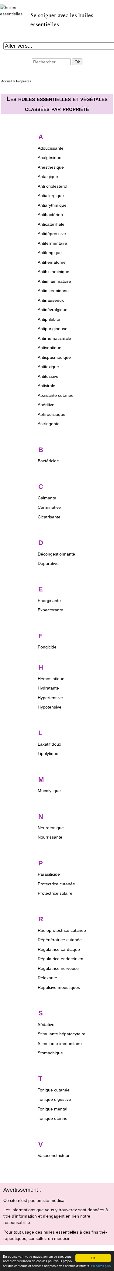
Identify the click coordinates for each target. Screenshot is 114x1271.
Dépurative (48, 563)
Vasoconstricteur (54, 1155)
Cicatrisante (49, 516)
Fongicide (47, 647)
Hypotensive (49, 707)
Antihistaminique (53, 271)
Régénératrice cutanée (60, 939)
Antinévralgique (52, 309)
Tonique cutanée (54, 1090)
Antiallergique (51, 195)
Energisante (49, 600)
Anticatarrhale (51, 224)
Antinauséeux (51, 300)
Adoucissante (51, 148)
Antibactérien (50, 214)
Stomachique (50, 1052)
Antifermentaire (52, 243)
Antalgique (48, 176)
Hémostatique (51, 678)
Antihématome (52, 262)
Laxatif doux (49, 744)
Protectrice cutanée (56, 883)
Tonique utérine (52, 1118)
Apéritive (46, 404)
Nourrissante (50, 837)
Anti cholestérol (52, 186)
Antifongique (50, 252)
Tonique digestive (54, 1099)
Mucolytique (49, 790)
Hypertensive (50, 697)
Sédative (46, 1024)
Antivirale (46, 385)
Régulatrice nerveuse (58, 968)
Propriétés (23, 81)
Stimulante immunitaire (60, 1043)
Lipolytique (48, 753)
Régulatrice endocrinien (60, 958)
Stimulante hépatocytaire (61, 1033)
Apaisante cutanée (56, 395)
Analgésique (49, 157)
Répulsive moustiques (59, 987)
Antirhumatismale (54, 338)
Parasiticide (49, 874)
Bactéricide (48, 460)
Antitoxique (48, 366)
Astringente (49, 423)
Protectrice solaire (55, 893)
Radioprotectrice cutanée (62, 930)
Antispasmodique (54, 357)
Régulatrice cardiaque (59, 949)
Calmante (47, 497)
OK (93, 1258)
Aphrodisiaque (51, 414)
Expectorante (50, 609)
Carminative (49, 507)
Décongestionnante (56, 554)
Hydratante (48, 688)
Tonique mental (52, 1109)
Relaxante (47, 977)
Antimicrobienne (53, 290)
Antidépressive (52, 233)
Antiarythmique (52, 205)
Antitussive (48, 376)
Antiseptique (49, 347)
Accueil (6, 81)
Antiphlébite (49, 319)
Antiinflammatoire (54, 281)
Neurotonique (51, 827)
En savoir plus (101, 1265)
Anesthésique (51, 167)
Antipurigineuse (52, 328)
